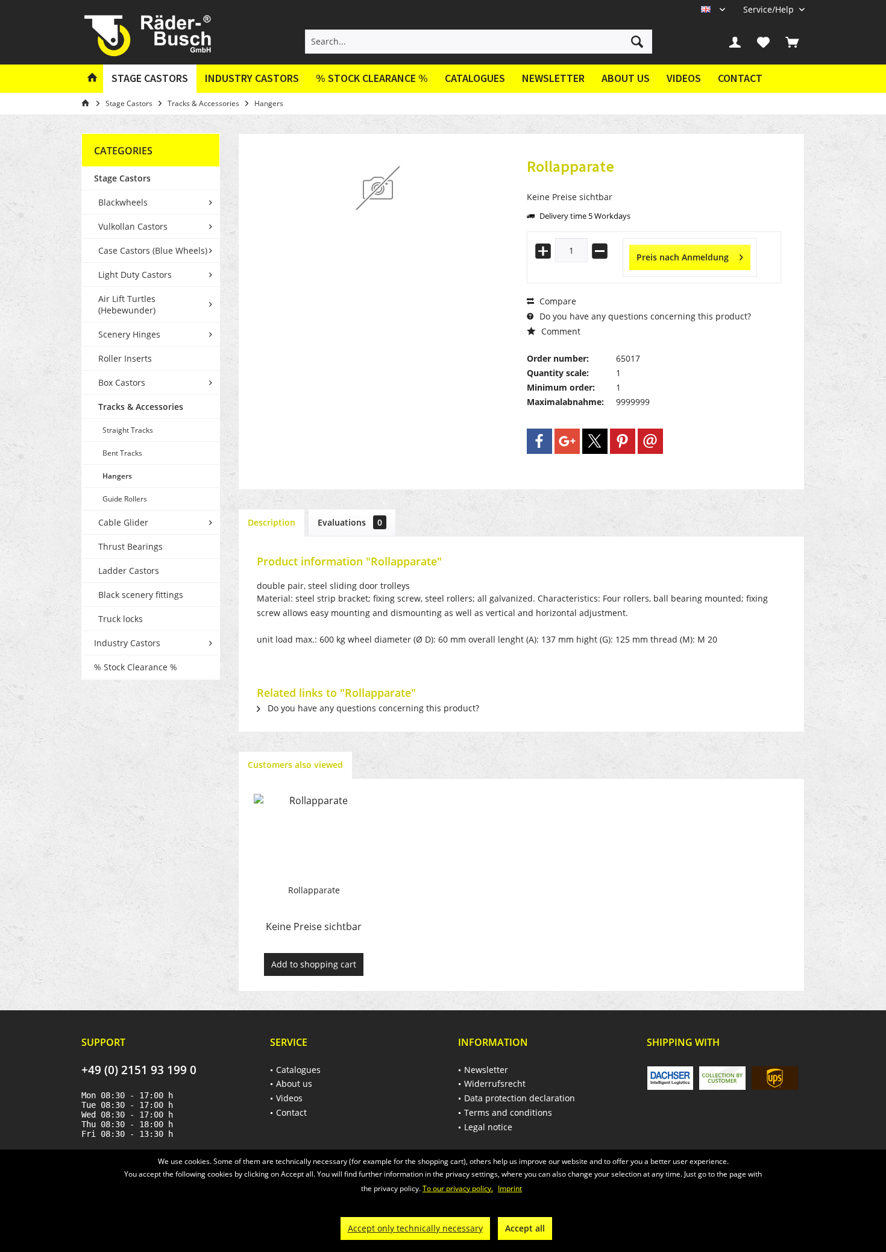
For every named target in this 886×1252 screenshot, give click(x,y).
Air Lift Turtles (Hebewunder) (127, 304)
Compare (556, 301)
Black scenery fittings (140, 594)
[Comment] (654, 182)
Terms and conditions (508, 1112)
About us (626, 78)
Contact (740, 78)
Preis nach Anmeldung (682, 257)
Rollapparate (314, 890)
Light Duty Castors (135, 274)
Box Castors (121, 382)
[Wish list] (763, 42)
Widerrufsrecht (495, 1083)
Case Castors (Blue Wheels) (152, 250)
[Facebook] (539, 441)
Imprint (510, 1188)
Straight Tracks (127, 430)
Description (271, 522)
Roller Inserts (125, 358)
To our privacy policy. (458, 1188)
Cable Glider (123, 522)
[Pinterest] (622, 441)
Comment (559, 331)
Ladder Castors (128, 570)
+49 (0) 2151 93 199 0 (138, 1070)
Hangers (117, 476)
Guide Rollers (124, 499)
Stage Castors (122, 178)
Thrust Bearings (130, 546)
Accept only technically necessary (415, 1228)
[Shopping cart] (792, 42)
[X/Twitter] (595, 441)
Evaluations (350, 522)
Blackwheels (123, 202)
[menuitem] (769, 9)
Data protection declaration (519, 1098)
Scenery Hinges (129, 334)
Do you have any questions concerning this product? (644, 316)
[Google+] (567, 441)
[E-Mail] (650, 441)
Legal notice (488, 1127)
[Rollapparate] (314, 836)
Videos (684, 78)
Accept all (525, 1228)
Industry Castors (127, 643)
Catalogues (475, 78)
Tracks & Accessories (140, 406)
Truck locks (120, 618)
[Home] (92, 78)
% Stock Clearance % (135, 667)
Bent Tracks (122, 453)
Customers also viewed (295, 764)
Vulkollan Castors (133, 226)
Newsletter (553, 78)
